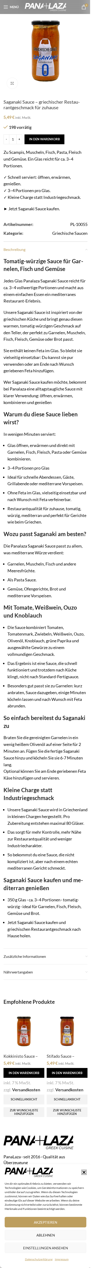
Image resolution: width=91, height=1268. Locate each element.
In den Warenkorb (44, 139)
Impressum (62, 1259)
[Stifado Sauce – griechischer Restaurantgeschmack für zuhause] (67, 1030)
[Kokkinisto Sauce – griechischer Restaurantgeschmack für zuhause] (24, 1030)
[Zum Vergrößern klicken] (12, 83)
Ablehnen (45, 1235)
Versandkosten (26, 1089)
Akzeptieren (45, 1222)
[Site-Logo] (45, 6)
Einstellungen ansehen (45, 1248)
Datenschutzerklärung (38, 1259)
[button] (84, 1172)
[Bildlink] (39, 1142)
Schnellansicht (24, 1099)
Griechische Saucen (70, 233)
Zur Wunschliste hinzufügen (24, 1112)
